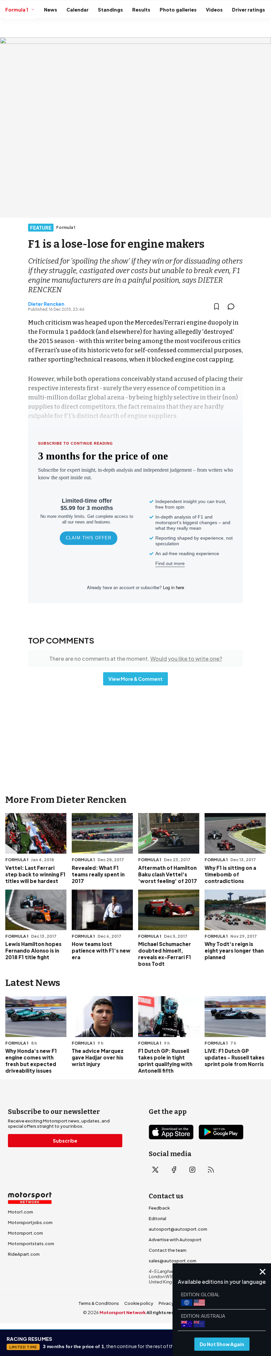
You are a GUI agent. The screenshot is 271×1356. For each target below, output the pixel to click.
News (50, 10)
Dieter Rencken (46, 303)
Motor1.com (20, 1211)
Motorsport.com (25, 1233)
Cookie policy (138, 1303)
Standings (110, 10)
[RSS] (210, 1169)
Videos (214, 10)
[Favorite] (216, 306)
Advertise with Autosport (175, 1239)
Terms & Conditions (98, 1303)
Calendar (77, 10)
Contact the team (167, 1250)
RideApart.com (24, 1254)
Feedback (159, 1208)
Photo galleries (178, 10)
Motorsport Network (122, 1312)
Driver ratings (248, 10)
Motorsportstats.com (31, 1243)
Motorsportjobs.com (30, 1222)
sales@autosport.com (172, 1260)
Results (141, 10)
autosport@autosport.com (178, 1229)
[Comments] (233, 306)
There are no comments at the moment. (135, 658)
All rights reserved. (167, 1312)
